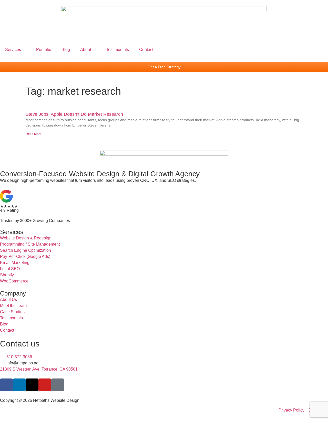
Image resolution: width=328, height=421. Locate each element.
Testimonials (117, 49)
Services (13, 49)
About (85, 49)
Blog (65, 49)
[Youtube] (44, 384)
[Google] (57, 384)
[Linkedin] (19, 384)
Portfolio (43, 49)
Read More (34, 134)
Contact (146, 49)
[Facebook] (6, 384)
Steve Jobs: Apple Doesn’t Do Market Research (74, 114)
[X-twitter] (32, 384)
